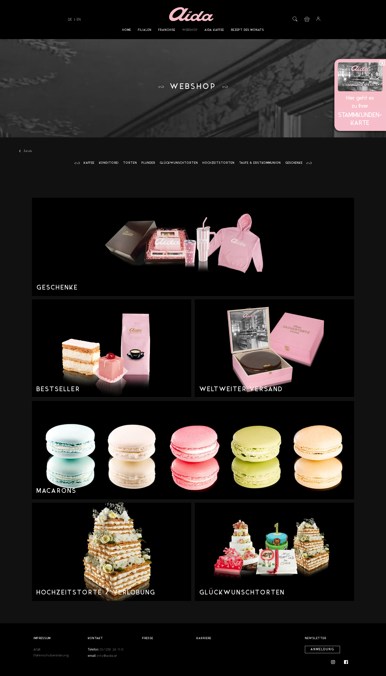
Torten (130, 163)
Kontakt (95, 638)
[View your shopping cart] (307, 18)
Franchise (166, 30)
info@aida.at (107, 656)
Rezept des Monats (247, 30)
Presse (147, 638)
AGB (37, 649)
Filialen (144, 30)
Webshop (190, 30)
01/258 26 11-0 (112, 649)
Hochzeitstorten (218, 163)
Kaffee (89, 163)
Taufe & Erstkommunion (260, 163)
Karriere (203, 638)
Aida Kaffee (214, 30)
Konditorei (109, 163)
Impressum (42, 638)
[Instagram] (335, 662)
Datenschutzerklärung (51, 655)
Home (126, 30)
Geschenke (294, 163)
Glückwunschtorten (179, 163)
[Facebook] (346, 662)
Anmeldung (322, 649)
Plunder (148, 163)
